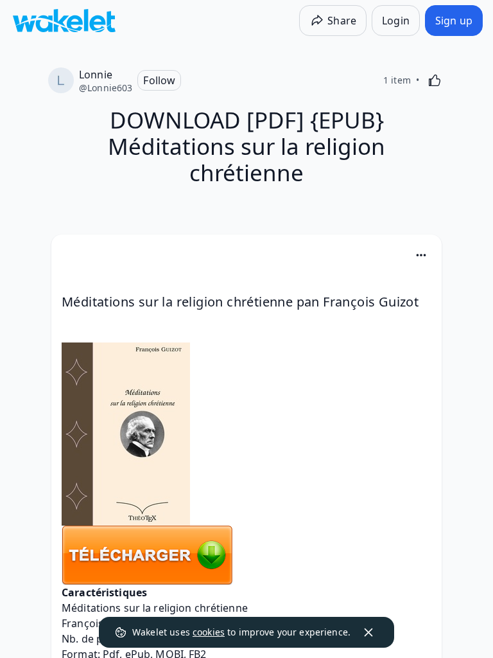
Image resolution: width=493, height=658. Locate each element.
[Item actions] (421, 255)
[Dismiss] (368, 632)
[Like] (434, 80)
